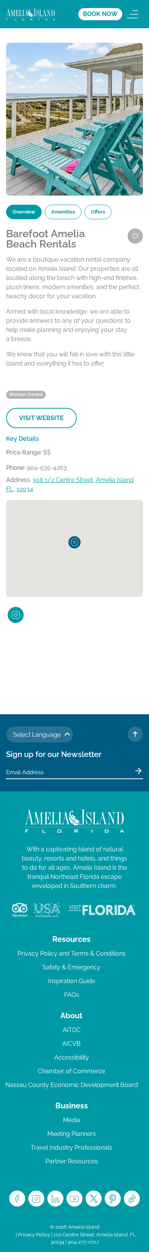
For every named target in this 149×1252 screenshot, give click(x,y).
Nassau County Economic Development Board (71, 1085)
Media (71, 1120)
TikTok (132, 1199)
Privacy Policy (34, 1234)
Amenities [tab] (63, 212)
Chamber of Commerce (71, 1071)
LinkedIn (55, 1199)
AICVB (71, 1043)
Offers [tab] (98, 212)
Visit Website (41, 418)
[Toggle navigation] (132, 14)
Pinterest (113, 1199)
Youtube (74, 1199)
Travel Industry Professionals (71, 1147)
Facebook (17, 1199)
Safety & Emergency (71, 967)
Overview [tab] (24, 212)
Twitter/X (94, 1199)
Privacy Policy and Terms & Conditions (72, 953)
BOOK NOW (100, 14)
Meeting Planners (71, 1133)
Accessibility (71, 1057)
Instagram (36, 1199)
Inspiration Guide (71, 981)
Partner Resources (71, 1161)
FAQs (71, 994)
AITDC (72, 1030)
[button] (74, 542)
